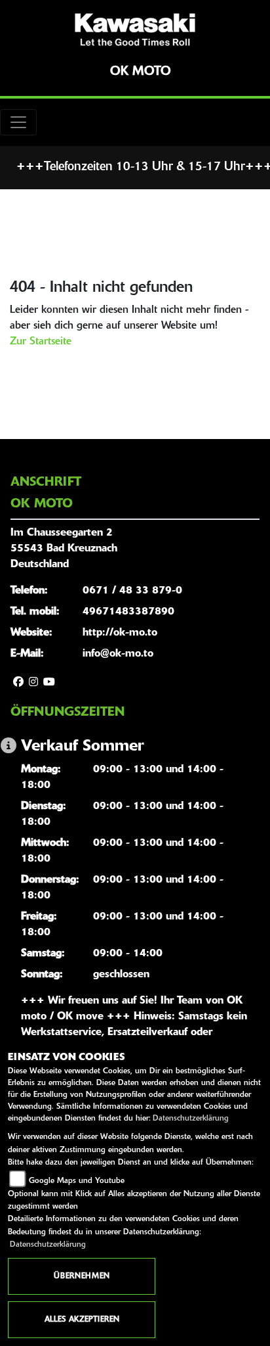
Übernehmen (81, 1276)
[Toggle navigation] (18, 122)
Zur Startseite (40, 341)
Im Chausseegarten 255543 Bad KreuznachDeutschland (63, 549)
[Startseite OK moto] (135, 29)
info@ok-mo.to (118, 654)
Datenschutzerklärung (191, 1119)
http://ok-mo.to (120, 633)
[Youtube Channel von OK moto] (49, 682)
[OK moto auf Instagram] (33, 682)
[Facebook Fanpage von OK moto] (18, 682)
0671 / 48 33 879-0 (132, 591)
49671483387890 (128, 612)
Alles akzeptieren (82, 1320)
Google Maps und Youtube (77, 1181)
